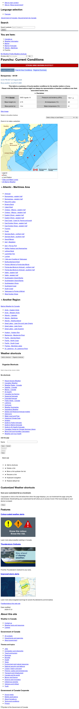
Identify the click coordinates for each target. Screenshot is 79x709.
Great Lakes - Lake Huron (13, 326)
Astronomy (8, 414)
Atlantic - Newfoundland (13, 321)
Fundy (7, 231)
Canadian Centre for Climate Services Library (20, 429)
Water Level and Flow (12, 416)
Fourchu (7, 228)
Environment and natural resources (17, 664)
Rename (4, 448)
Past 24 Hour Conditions (23, 70)
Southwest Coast (10, 286)
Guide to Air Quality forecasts (14, 427)
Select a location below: (9, 115)
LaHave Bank (9, 251)
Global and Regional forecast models (17, 411)
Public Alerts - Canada (12, 400)
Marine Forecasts (10, 46)
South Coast (9, 288)
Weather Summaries (12, 407)
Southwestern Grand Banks (14, 280)
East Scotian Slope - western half (16, 226)
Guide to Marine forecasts (13, 425)
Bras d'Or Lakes (10, 202)
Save (3, 446)
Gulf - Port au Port (11, 246)
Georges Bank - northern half (14, 234)
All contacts (9, 636)
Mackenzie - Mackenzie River (15, 335)
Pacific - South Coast (12, 343)
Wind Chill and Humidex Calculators (17, 431)
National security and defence (15, 666)
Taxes (7, 662)
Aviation (7, 420)
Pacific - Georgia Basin (12, 338)
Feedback (10, 603)
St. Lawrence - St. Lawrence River (16, 348)
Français (8, 14)
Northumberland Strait (12, 262)
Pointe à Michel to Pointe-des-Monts (17, 264)
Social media (9, 694)
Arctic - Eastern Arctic (12, 310)
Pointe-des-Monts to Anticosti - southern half (20, 270)
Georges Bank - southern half (15, 236)
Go (29, 56)
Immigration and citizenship (14, 651)
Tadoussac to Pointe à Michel (15, 291)
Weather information (11, 41)
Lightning (8, 403)
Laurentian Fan (10, 254)
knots (12, 97)
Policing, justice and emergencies (16, 671)
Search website (6, 27)
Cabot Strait (9, 207)
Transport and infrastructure (14, 673)
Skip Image (4, 111)
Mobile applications (11, 697)
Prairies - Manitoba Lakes (13, 346)
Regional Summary (40, 70)
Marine (7, 43)
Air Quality (8, 392)
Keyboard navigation (14, 477)
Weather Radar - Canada (13, 385)
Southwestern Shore (12, 283)
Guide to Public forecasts (13, 423)
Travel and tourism (11, 653)
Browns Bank (9, 204)
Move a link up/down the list (16, 471)
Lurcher (7, 256)
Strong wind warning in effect (39, 65)
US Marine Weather (9, 182)
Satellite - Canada (11, 387)
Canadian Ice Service (12, 394)
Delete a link (11, 468)
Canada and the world (12, 675)
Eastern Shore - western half (14, 218)
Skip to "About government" (14, 5)
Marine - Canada (10, 389)
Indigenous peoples (11, 682)
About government (11, 640)
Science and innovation (13, 679)
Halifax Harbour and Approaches (16, 248)
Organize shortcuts (18, 357)
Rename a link (12, 474)
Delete (3, 450)
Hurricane (8, 405)
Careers (7, 627)
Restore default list (13, 481)
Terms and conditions (12, 701)
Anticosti (8, 194)
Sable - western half (11, 275)
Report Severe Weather (13, 381)
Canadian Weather (11, 383)
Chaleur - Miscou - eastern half (15, 210)
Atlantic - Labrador (11, 315)
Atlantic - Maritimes (11, 48)
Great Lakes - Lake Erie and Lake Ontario (19, 323)
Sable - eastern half (11, 272)
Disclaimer (40, 93)
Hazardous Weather (11, 409)
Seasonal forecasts (11, 396)
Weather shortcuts (20, 54)
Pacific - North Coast (12, 340)
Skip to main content (11, 3)
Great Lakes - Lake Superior (14, 329)
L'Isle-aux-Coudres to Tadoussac (16, 259)
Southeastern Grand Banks (14, 278)
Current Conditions (7, 70)
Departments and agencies (14, 638)
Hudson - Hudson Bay (12, 332)
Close (3, 505)
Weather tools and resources (14, 625)
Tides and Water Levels (10, 179)
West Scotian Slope (11, 294)
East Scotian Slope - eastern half (16, 223)
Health (7, 660)
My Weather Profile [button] (7, 54)
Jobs (6, 649)
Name (3, 442)
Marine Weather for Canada (10, 306)
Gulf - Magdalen (10, 242)
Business (8, 655)
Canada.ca (8, 39)
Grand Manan (9, 239)
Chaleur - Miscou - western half (15, 212)
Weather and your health (13, 434)
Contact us (8, 623)
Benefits (7, 657)
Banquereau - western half (14, 199)
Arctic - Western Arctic (12, 313)
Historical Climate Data (12, 418)
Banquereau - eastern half (13, 196)
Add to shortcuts (6, 357)
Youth (7, 686)
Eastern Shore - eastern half (14, 215)
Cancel (8, 446)
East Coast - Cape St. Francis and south (18, 220)
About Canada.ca (11, 699)
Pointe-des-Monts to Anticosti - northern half (19, 267)
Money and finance (11, 677)
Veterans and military (12, 684)
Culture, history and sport (13, 668)
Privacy (7, 703)
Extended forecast (11, 398)
